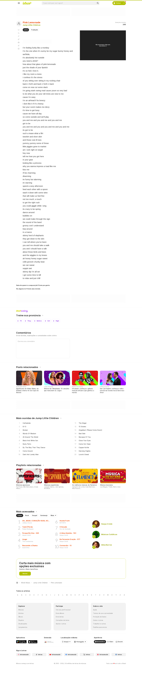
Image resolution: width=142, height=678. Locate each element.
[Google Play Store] (21, 641)
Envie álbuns (60, 613)
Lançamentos (22, 627)
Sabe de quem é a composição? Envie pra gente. (33, 285)
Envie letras (60, 617)
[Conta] (124, 3)
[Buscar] (98, 3)
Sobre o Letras (98, 620)
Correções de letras (62, 620)
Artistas (21, 613)
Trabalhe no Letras (99, 624)
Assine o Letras (61, 624)
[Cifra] (19, 39)
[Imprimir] (19, 42)
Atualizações (22, 624)
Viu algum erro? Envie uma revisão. (28, 289)
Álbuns (20, 617)
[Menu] (19, 3)
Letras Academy (71, 311)
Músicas (21, 610)
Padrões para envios (100, 627)
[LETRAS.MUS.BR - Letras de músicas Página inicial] (27, 3)
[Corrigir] (19, 45)
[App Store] (32, 641)
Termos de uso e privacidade (103, 613)
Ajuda (95, 610)
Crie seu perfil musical (63, 610)
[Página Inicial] (17, 583)
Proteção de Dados (99, 617)
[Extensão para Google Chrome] (49, 641)
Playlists (21, 620)
